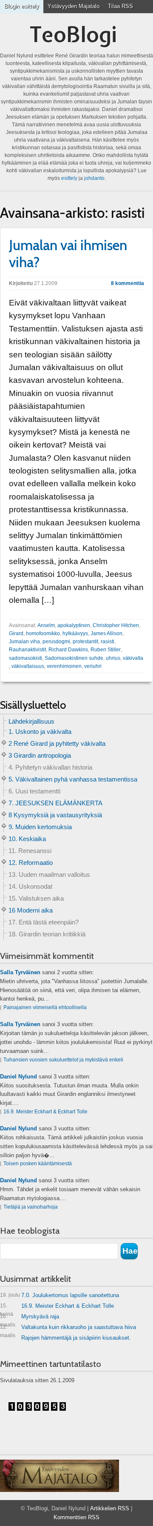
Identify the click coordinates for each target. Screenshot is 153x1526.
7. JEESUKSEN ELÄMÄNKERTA (55, 803)
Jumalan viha (24, 642)
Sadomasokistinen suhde (74, 658)
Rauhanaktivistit (27, 650)
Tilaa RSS (120, 6)
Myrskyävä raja (29, 1318)
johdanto (94, 178)
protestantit (85, 642)
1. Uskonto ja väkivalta (39, 731)
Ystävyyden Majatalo (73, 6)
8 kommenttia (127, 283)
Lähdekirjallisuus (31, 721)
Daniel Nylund (18, 1076)
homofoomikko (43, 633)
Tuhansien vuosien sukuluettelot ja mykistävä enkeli (63, 1060)
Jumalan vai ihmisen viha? (68, 254)
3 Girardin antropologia (39, 755)
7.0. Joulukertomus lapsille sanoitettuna (59, 1295)
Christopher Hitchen (116, 625)
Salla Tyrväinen (20, 972)
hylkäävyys (75, 633)
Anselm (46, 625)
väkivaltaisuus (27, 666)
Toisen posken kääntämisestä (37, 1164)
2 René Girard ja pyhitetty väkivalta (56, 743)
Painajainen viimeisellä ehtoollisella (45, 1007)
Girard (16, 633)
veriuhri (93, 666)
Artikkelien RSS (109, 1508)
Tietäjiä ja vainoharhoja (30, 1207)
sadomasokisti (25, 658)
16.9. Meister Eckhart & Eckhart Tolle (45, 1112)
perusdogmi (56, 642)
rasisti (107, 642)
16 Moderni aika (30, 910)
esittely (69, 178)
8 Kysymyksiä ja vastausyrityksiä (55, 815)
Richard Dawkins (68, 650)
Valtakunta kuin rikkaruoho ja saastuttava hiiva (68, 1329)
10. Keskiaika (27, 838)
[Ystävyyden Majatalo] (59, 1476)
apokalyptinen (73, 625)
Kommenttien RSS (76, 1517)
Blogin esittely (21, 6)
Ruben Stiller (106, 650)
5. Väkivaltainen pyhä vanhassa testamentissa (72, 779)
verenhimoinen (64, 666)
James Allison (106, 633)
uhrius (113, 658)
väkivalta (133, 658)
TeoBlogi (73, 34)
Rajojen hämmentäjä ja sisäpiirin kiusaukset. (76, 1338)
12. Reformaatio (30, 862)
